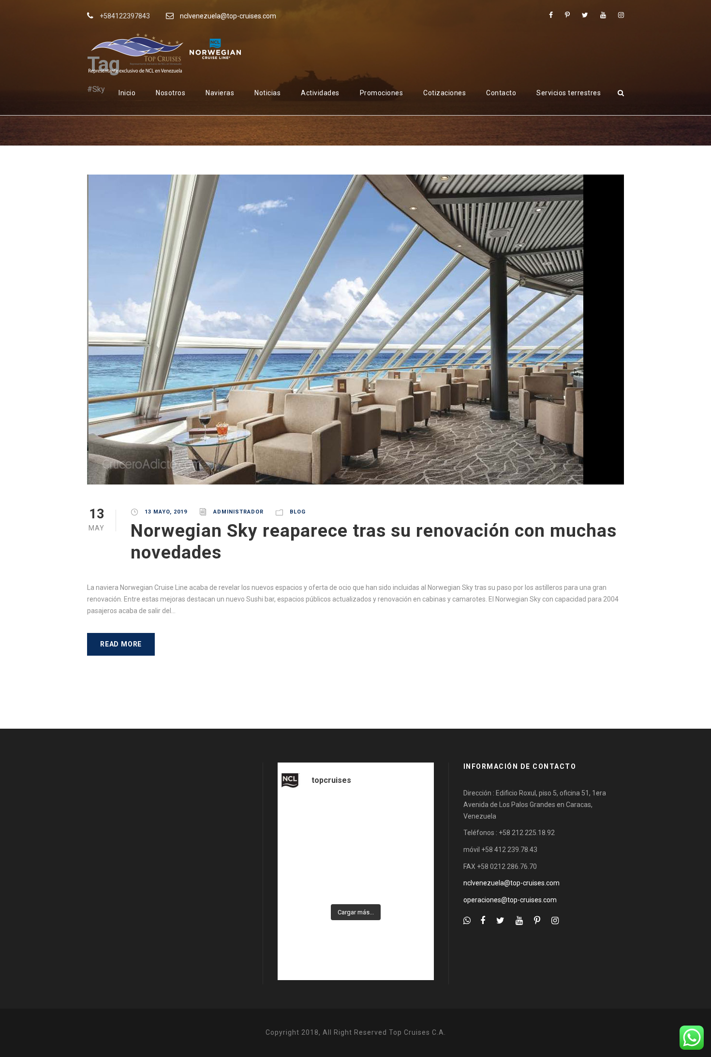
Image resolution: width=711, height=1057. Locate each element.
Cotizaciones (444, 93)
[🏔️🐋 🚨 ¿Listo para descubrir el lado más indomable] (302, 882)
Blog (298, 512)
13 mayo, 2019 (166, 512)
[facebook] (551, 15)
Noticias (267, 93)
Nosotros (170, 93)
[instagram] (621, 15)
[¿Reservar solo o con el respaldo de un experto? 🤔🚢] (409, 882)
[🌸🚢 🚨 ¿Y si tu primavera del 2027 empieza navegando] (355, 882)
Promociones (381, 93)
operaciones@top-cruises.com (510, 900)
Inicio (126, 93)
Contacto (501, 93)
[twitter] (585, 15)
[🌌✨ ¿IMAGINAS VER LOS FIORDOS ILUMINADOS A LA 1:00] (409, 817)
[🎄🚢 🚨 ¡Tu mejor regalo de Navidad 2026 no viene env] (409, 850)
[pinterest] (567, 15)
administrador (238, 512)
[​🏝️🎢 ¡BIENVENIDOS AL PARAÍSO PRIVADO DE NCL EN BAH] (355, 850)
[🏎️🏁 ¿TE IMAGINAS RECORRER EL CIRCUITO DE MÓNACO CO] (355, 817)
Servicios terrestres (568, 93)
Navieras (220, 93)
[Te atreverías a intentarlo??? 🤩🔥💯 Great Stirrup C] (302, 817)
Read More (121, 644)
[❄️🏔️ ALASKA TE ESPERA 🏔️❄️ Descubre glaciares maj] (302, 850)
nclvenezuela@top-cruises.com (228, 16)
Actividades (320, 93)
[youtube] (603, 15)
